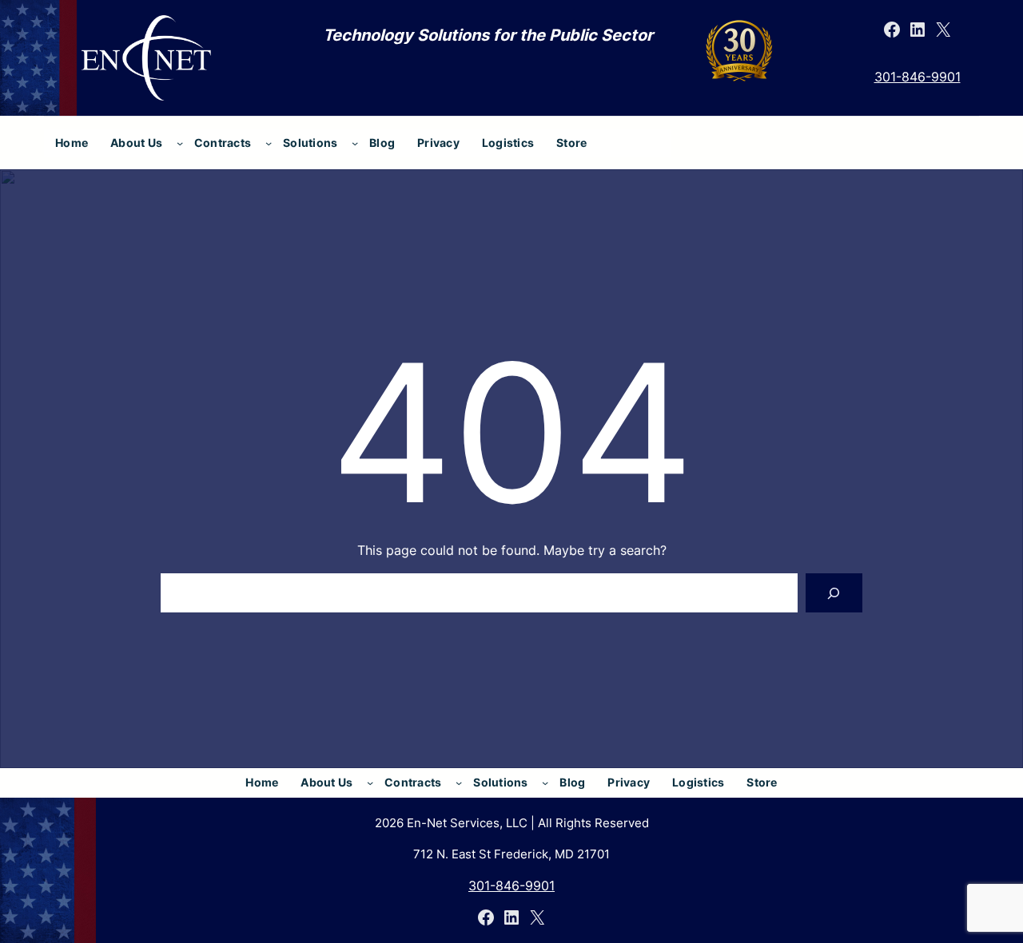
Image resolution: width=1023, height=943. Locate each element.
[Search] (834, 592)
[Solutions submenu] (355, 143)
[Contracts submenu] (268, 143)
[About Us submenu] (180, 143)
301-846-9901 (917, 77)
